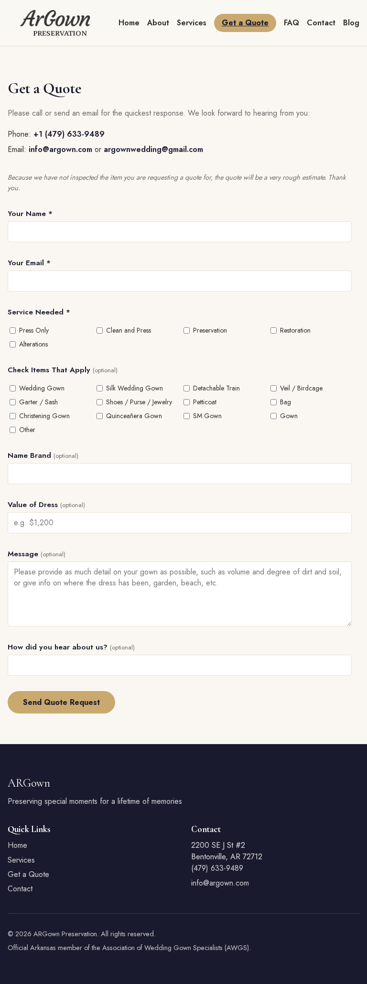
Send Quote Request (61, 702)
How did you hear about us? (71, 647)
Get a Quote (245, 22)
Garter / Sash (38, 402)
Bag (285, 402)
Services (191, 22)
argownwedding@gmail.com (153, 149)
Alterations (33, 344)
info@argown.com (60, 149)
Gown (289, 416)
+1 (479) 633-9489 (69, 134)
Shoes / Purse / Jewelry (139, 402)
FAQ (291, 22)
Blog (351, 22)
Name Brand (43, 455)
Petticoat (204, 402)
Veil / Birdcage (301, 388)
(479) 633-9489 (217, 868)
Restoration (295, 330)
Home (129, 22)
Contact (321, 22)
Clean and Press (128, 330)
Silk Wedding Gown (134, 388)
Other (27, 429)
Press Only (34, 330)
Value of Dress (46, 504)
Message (36, 554)
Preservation (210, 330)
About (158, 22)
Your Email (29, 263)
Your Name (30, 213)
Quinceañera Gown (134, 416)
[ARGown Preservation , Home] (59, 23)
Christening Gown (44, 416)
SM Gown (207, 416)
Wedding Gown (42, 388)
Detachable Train (216, 388)
